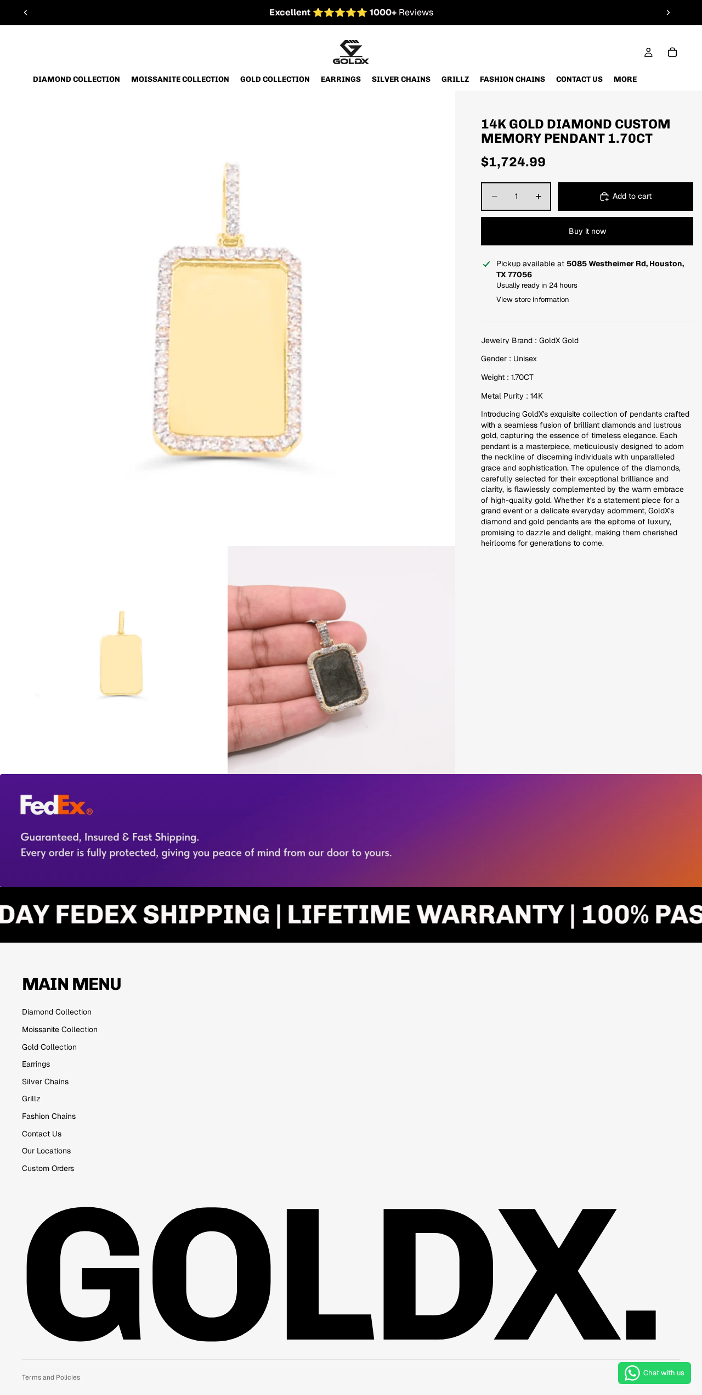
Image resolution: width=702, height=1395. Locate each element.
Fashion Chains (49, 1116)
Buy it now (587, 231)
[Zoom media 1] (227, 318)
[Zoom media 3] (341, 660)
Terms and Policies (51, 1377)
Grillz (31, 1098)
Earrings (36, 1064)
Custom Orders (48, 1168)
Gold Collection (49, 1047)
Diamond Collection (57, 1012)
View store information (532, 299)
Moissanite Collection (60, 1029)
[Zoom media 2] (114, 660)
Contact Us (41, 1134)
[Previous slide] (26, 13)
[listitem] (625, 79)
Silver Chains (45, 1081)
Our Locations (46, 1151)
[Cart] (672, 52)
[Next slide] (668, 13)
